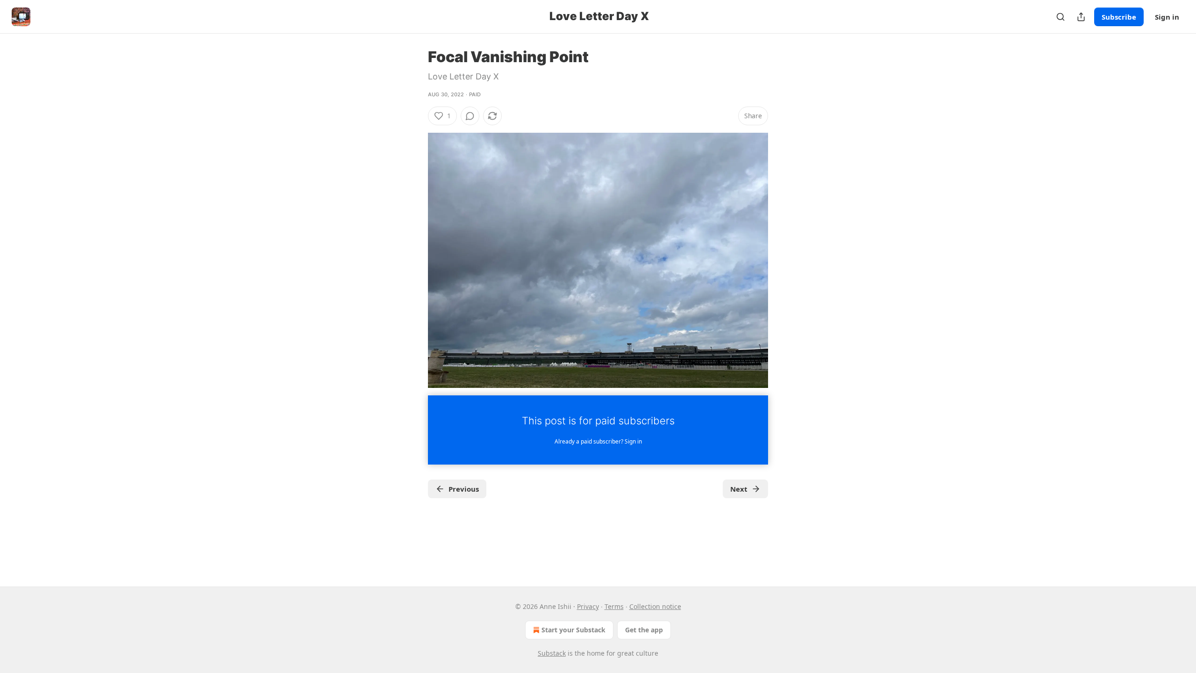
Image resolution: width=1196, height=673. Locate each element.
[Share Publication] (1081, 16)
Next (739, 489)
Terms (614, 606)
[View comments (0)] (470, 116)
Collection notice (655, 606)
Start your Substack (573, 629)
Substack (552, 653)
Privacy (588, 606)
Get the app (644, 629)
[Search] (1060, 16)
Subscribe (1119, 16)
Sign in (1167, 16)
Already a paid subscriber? (598, 441)
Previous (463, 489)
